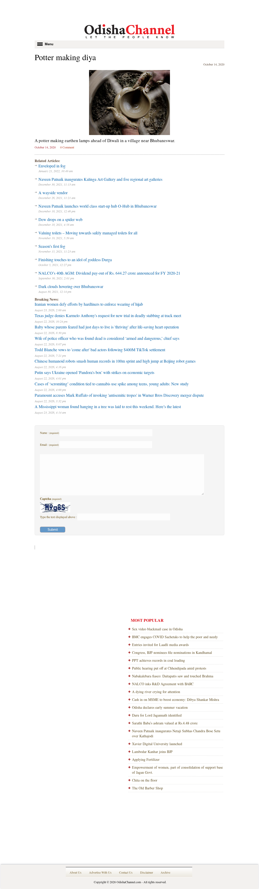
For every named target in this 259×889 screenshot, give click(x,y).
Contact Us (126, 872)
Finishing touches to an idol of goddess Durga (75, 259)
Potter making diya (65, 57)
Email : (49, 444)
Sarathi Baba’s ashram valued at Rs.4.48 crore (165, 723)
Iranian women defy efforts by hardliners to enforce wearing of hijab (89, 304)
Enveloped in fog (52, 165)
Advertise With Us (100, 872)
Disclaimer (146, 872)
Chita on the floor (144, 780)
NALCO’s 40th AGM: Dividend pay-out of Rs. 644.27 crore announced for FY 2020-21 (109, 273)
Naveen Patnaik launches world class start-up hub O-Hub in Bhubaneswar (97, 206)
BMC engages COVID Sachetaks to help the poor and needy (175, 636)
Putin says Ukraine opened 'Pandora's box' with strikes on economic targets (94, 372)
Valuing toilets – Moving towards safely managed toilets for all (87, 232)
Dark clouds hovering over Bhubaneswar (70, 286)
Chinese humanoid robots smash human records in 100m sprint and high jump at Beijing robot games (115, 361)
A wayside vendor (53, 192)
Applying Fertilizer (146, 759)
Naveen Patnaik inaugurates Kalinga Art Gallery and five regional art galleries (100, 179)
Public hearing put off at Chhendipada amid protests (169, 668)
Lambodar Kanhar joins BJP (152, 751)
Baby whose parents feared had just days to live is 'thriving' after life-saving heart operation (107, 326)
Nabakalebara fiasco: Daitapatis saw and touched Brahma (172, 676)
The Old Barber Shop (147, 788)
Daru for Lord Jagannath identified (157, 715)
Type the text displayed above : (58, 517)
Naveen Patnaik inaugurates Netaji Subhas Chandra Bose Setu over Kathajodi (176, 733)
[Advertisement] (129, 11)
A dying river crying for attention (156, 691)
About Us (75, 872)
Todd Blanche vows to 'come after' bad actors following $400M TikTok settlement (100, 349)
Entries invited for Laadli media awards (160, 644)
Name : (49, 433)
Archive (165, 872)
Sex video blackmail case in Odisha (157, 629)
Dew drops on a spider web (60, 219)
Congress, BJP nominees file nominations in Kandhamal (172, 652)
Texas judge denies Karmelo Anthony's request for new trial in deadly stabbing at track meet (108, 315)
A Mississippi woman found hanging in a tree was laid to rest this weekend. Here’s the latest (108, 406)
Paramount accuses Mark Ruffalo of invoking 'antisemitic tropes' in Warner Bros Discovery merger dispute (119, 395)
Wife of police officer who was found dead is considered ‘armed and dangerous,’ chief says (107, 338)
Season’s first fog (51, 246)
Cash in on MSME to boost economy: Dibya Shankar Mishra (175, 699)
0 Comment (67, 147)
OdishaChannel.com (129, 882)
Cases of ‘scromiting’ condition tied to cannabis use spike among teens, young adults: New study (112, 383)
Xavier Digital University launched (157, 743)
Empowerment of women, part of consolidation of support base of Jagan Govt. (177, 770)
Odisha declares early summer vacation (160, 707)
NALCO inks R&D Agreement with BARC (162, 683)
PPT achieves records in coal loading (158, 660)
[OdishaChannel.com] (129, 39)
